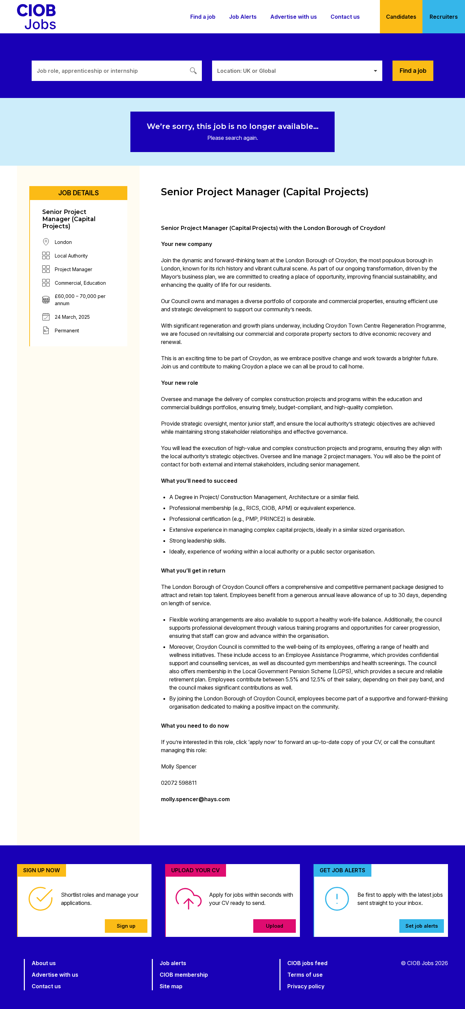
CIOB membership (184, 974)
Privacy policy (305, 986)
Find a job (202, 16)
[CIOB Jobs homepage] (36, 16)
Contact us (345, 16)
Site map (171, 986)
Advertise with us (293, 16)
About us (44, 963)
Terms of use (305, 974)
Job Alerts (243, 16)
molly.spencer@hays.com (195, 799)
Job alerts (173, 963)
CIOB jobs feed (307, 963)
